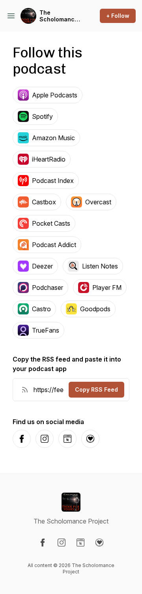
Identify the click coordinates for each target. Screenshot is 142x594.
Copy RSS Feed (96, 389)
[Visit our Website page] (80, 542)
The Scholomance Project (58, 16)
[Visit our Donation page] (99, 542)
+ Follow (117, 15)
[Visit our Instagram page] (61, 542)
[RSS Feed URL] (25, 390)
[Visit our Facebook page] (43, 542)
